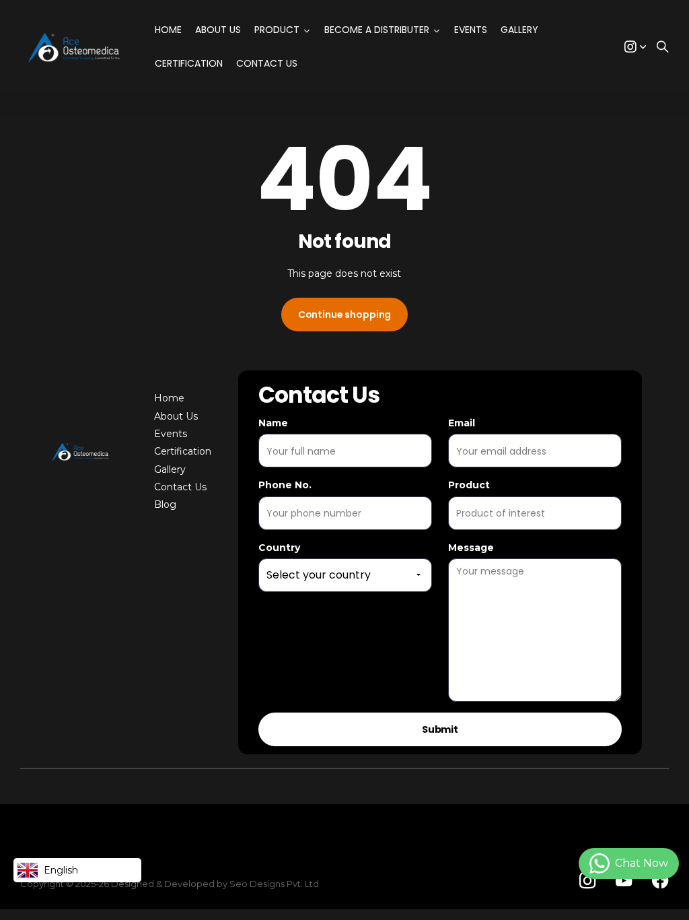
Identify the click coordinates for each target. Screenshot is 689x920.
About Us (176, 416)
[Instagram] (587, 880)
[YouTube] (624, 881)
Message (471, 547)
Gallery (170, 469)
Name (273, 423)
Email (461, 423)
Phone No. (285, 485)
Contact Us (180, 487)
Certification (182, 451)
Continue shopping (345, 314)
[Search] (663, 47)
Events (170, 434)
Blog (165, 504)
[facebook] (660, 881)
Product (469, 485)
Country (279, 547)
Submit (440, 729)
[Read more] (635, 47)
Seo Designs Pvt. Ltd (274, 883)
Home (169, 398)
